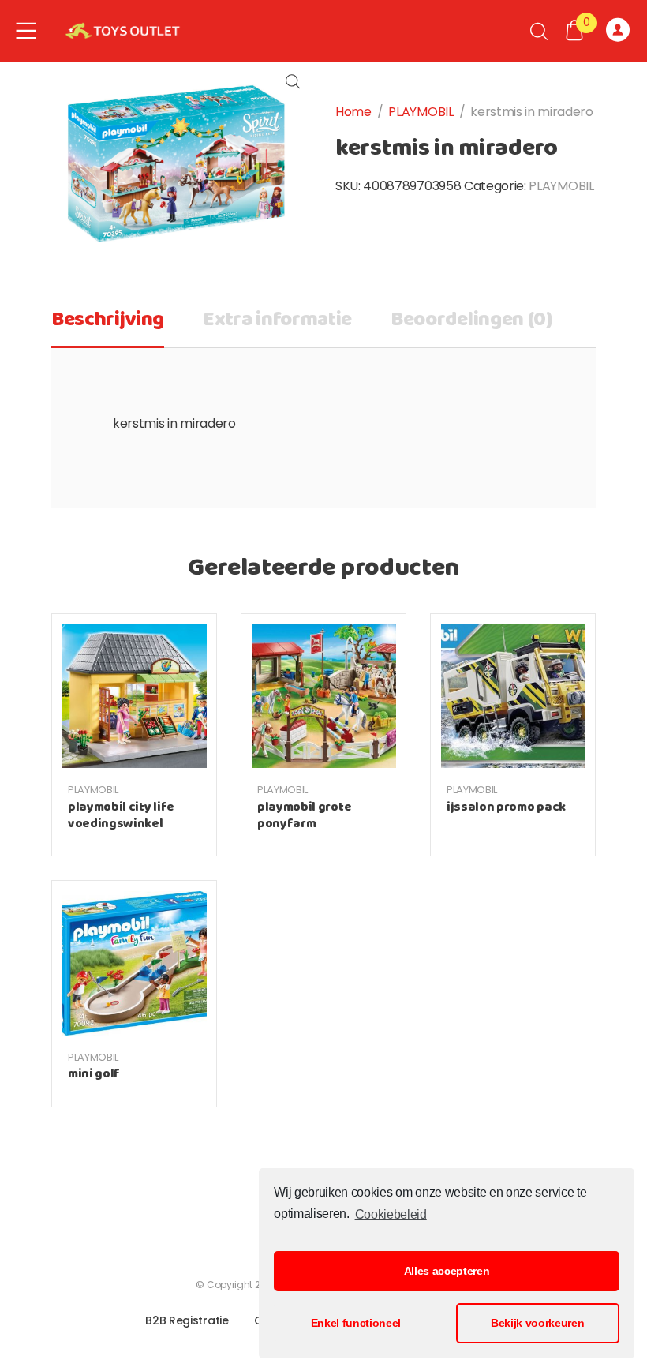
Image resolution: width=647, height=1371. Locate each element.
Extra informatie (277, 320)
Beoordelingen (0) (472, 320)
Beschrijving (107, 320)
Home (353, 112)
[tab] (107, 325)
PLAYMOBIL (420, 112)
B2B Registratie (186, 1320)
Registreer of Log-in (620, 30)
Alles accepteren (447, 1270)
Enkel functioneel (356, 1323)
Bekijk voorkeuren (538, 1323)
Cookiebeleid (390, 1214)
